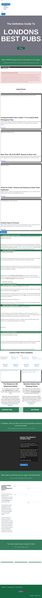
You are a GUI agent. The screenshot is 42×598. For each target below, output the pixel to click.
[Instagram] (19, 591)
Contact (6, 7)
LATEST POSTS (5, 4)
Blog (5, 9)
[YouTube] (22, 591)
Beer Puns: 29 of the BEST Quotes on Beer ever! (18, 154)
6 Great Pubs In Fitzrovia (10, 223)
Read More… (10, 405)
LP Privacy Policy (18, 587)
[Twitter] (21, 591)
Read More (3, 127)
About (5, 6)
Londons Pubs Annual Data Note (24, 247)
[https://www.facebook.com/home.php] (18, 591)
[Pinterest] (23, 591)
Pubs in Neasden (4, 68)
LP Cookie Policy (10, 587)
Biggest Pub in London (19, 303)
